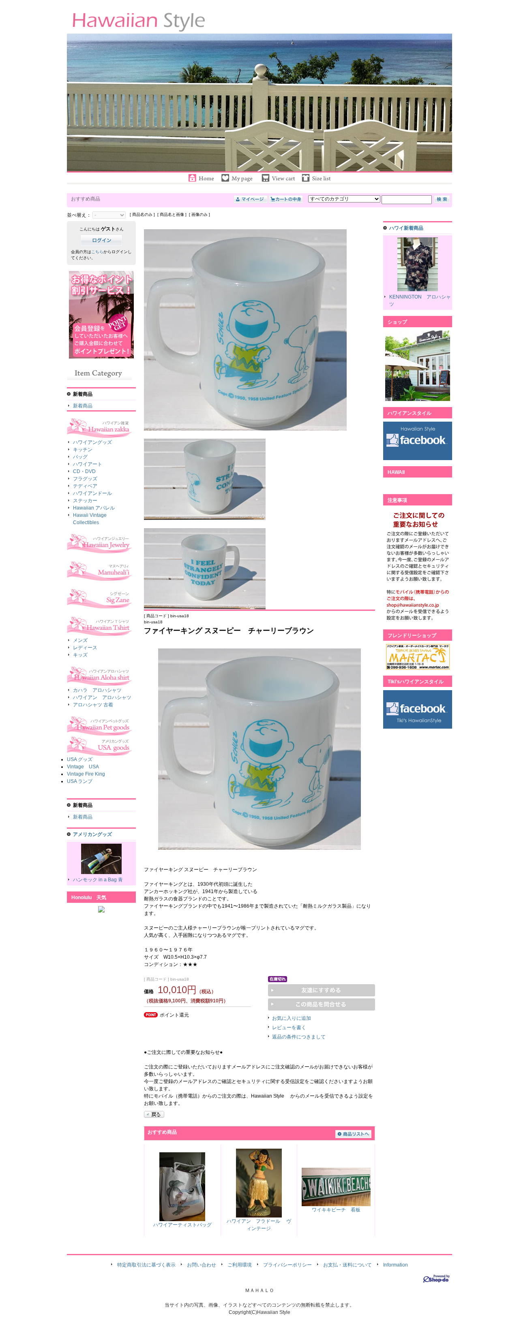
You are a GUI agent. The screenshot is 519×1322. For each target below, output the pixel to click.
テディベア (85, 486)
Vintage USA (83, 767)
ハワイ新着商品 (406, 228)
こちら (97, 251)
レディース (85, 647)
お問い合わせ (201, 1265)
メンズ (80, 640)
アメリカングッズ (92, 834)
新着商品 (82, 406)
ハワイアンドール (92, 493)
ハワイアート (87, 464)
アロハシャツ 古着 (93, 705)
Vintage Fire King (86, 774)
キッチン (82, 449)
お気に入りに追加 (291, 1018)
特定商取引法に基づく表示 (146, 1265)
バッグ (80, 457)
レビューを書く (289, 1027)
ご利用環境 (239, 1265)
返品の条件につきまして (299, 1037)
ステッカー (85, 500)
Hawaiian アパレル (94, 508)
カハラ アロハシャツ (97, 690)
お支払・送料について (347, 1265)
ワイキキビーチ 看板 (336, 1210)
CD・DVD (84, 471)
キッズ (80, 655)
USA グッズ (79, 759)
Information (395, 1265)
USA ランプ (79, 781)
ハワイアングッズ (92, 442)
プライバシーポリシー (287, 1265)
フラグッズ (85, 479)
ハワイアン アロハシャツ (102, 697)
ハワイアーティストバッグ (182, 1225)
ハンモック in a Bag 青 (98, 880)
